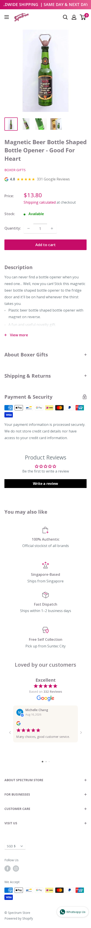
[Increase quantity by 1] (52, 228)
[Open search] (65, 17)
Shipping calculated (40, 202)
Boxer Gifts (15, 170)
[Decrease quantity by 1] (28, 228)
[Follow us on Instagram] (16, 868)
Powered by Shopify (18, 918)
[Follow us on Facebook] (7, 868)
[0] (83, 17)
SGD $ (11, 846)
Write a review (45, 483)
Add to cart (45, 244)
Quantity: (12, 228)
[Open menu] (6, 17)
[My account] (74, 17)
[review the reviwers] (18, 724)
